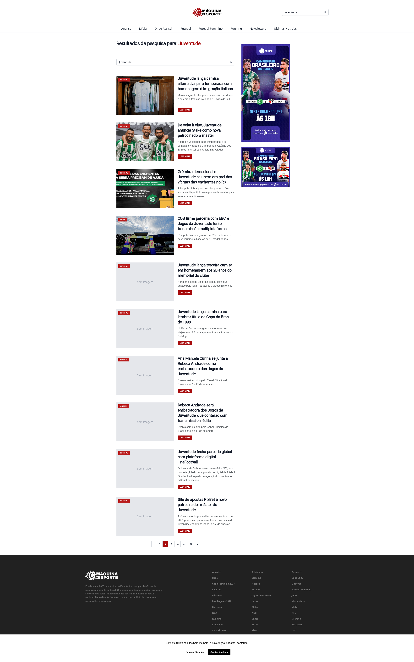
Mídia (143, 28)
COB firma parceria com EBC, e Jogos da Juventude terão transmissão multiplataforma (203, 223)
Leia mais (185, 109)
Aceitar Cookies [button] (219, 652)
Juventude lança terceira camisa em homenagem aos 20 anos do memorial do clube (205, 270)
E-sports (296, 583)
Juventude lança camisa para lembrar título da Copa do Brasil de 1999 (204, 316)
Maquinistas (298, 601)
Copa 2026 (297, 577)
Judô (294, 595)
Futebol (186, 28)
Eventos (216, 589)
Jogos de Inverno (261, 595)
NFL (294, 612)
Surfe (255, 624)
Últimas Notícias (285, 28)
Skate (255, 618)
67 (191, 544)
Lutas (255, 601)
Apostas (216, 572)
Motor (295, 607)
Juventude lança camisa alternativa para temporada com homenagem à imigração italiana (205, 83)
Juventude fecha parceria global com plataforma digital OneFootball (205, 456)
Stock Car (217, 624)
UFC (294, 630)
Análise (126, 28)
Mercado (217, 607)
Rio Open (297, 624)
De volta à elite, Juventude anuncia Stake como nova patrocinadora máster (200, 130)
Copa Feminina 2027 (223, 583)
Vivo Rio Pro (219, 630)
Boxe (215, 577)
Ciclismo (256, 577)
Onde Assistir (163, 28)
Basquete (297, 572)
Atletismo (257, 572)
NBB (254, 612)
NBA (214, 612)
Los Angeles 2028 (221, 601)
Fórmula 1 (217, 595)
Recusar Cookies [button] (195, 652)
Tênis (254, 630)
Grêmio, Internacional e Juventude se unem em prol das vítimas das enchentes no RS (205, 176)
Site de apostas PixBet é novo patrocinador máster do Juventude (202, 504)
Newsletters (258, 28)
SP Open (296, 618)
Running (236, 28)
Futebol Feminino (211, 28)
